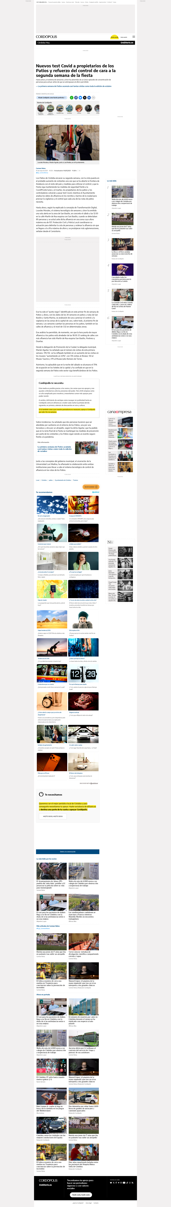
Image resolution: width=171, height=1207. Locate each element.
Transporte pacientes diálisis (54, 2)
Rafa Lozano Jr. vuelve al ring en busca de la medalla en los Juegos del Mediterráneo (50, 1108)
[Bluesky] (80, 97)
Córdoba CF (109, 2)
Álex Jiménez (40, 1113)
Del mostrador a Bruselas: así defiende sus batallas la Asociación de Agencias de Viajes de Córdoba (112, 456)
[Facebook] (76, 97)
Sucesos (63, 2)
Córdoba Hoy (44, 42)
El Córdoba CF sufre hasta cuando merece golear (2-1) (50, 1078)
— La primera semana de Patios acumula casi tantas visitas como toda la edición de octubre (73, 86)
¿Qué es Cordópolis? (78, 1203)
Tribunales (77, 2)
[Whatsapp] (71, 97)
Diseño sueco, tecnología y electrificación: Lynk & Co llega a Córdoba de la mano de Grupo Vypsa (113, 444)
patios (51, 480)
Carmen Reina (41, 168)
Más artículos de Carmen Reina (48, 926)
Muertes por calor (70, 2)
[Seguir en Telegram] (118, 1183)
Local (37, 480)
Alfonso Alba (72, 921)
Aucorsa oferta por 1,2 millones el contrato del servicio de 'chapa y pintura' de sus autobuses (82, 1050)
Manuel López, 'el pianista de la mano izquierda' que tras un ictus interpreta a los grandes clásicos (82, 983)
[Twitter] (84, 97)
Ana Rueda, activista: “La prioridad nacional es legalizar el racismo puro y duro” (112, 563)
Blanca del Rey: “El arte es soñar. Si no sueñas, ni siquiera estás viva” (113, 597)
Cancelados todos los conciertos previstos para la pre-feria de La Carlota (121, 279)
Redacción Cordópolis (84, 988)
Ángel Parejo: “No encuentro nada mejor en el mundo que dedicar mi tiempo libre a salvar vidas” (113, 585)
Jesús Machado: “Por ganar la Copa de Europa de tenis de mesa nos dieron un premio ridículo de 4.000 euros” (113, 574)
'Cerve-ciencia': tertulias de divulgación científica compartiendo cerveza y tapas (83, 954)
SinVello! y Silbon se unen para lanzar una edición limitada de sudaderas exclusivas (112, 467)
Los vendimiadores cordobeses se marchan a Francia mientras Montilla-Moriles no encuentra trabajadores (82, 915)
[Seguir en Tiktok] (127, 1183)
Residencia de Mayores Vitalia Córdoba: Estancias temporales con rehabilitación (113, 433)
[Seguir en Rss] (132, 1183)
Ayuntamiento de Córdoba (63, 480)
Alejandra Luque (73, 888)
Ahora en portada (43, 995)
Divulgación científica (93, 2)
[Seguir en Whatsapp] (130, 1183)
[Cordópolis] (50, 1180)
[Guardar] (93, 97)
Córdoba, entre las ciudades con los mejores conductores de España (51, 1136)
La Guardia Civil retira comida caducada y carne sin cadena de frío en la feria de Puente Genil (122, 305)
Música (86, 2)
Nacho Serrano (41, 1082)
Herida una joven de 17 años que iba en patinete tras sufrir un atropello (51, 953)
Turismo (75, 480)
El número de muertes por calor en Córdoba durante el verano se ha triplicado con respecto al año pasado (83, 1020)
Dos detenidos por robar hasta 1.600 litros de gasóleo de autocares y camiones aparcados (83, 1108)
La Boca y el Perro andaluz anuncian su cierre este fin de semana (122, 254)
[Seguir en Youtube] (124, 1183)
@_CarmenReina (42, 173)
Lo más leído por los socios (47, 859)
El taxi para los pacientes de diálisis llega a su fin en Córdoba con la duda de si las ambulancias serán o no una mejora (51, 915)
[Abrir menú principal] (134, 37)
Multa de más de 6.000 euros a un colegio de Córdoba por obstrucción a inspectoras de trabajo (83, 883)
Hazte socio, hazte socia (53, 816)
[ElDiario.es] (127, 43)
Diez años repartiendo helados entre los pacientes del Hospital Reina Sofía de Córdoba (83, 1164)
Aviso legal (89, 1203)
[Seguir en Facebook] (116, 1183)
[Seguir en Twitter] (114, 1183)
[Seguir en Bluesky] (111, 1183)
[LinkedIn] (89, 97)
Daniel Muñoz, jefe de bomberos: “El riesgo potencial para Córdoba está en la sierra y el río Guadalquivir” (113, 552)
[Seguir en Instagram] (121, 1183)
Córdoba (44, 480)
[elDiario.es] (50, 1185)
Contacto (96, 1203)
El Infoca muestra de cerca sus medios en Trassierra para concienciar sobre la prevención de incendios (51, 984)
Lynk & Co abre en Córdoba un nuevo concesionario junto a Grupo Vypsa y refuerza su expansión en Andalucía (113, 422)
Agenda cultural (102, 2)
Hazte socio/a (114, 37)
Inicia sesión (124, 37)
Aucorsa (82, 2)
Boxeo (114, 2)
